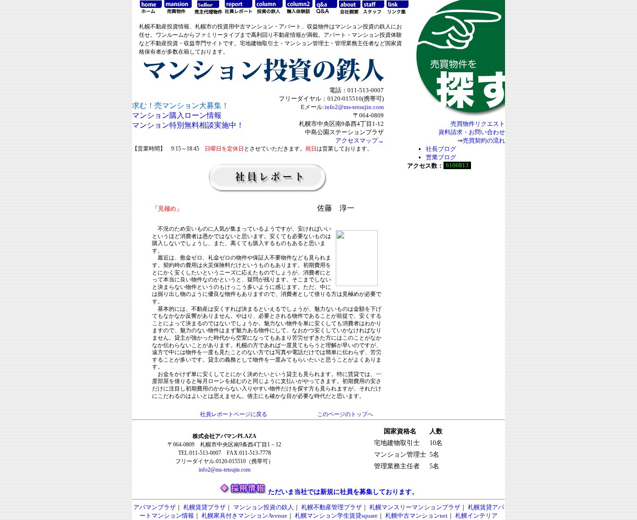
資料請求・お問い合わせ (471, 132)
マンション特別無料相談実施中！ (188, 125)
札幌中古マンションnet (416, 515)
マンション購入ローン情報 (177, 115)
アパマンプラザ (154, 507)
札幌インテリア (476, 515)
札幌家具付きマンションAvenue (244, 515)
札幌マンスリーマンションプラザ (414, 507)
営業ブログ (441, 157)
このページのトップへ (345, 414)
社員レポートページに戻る (233, 414)
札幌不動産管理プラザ (331, 507)
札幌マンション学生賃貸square (336, 515)
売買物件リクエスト (477, 123)
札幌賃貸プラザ (204, 507)
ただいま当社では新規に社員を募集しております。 (343, 491)
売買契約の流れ (484, 140)
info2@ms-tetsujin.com (354, 106)
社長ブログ (441, 148)
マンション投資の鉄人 (263, 507)
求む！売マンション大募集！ (180, 105)
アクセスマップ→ (359, 140)
